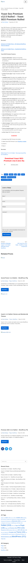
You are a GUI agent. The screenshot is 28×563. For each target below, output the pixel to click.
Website (4, 206)
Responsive (4, 530)
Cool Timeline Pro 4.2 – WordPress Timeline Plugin (12, 495)
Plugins (7, 528)
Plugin (10, 280)
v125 (19, 174)
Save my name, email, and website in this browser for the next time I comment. (13, 230)
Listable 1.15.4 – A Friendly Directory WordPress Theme (13, 503)
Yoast (23, 174)
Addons (7, 517)
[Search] (25, 461)
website (24, 141)
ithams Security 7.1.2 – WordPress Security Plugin (11, 477)
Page (17, 525)
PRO (21, 528)
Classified (9, 519)
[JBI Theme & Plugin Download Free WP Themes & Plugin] (5, 2)
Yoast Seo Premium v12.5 (6, 179)
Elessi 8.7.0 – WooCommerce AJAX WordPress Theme (13, 505)
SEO (15, 174)
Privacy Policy (17, 560)
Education (9, 521)
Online (13, 525)
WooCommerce (6, 536)
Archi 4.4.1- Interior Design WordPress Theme (11, 501)
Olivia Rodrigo (5, 22)
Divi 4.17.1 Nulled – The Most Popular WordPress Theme (13, 486)
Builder (20, 517)
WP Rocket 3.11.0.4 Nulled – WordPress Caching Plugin (13, 491)
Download (3, 521)
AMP (15, 517)
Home (2, 8)
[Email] (10, 448)
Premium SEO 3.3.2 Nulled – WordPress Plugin (11, 474)
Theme (10, 319)
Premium (11, 174)
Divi (23, 519)
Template (12, 532)
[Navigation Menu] (25, 2)
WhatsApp (19, 534)
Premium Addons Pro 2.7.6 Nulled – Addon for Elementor (13, 489)
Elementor (16, 521)
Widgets (24, 534)
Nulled (6, 174)
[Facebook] (2, 448)
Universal (5, 534)
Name (4, 196)
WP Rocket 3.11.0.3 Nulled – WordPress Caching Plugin (13, 493)
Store (2, 532)
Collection (13, 519)
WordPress (20, 141)
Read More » (4, 290)
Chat (4, 519)
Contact (14, 561)
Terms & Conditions (8, 560)
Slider (25, 530)
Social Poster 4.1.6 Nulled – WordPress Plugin (11, 468)
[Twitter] (6, 448)
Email (3, 201)
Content (19, 519)
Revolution (11, 530)
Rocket (16, 530)
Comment (4, 212)
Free (22, 521)
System (6, 532)
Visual (9, 534)
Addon (3, 517)
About (23, 560)
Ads (12, 517)
